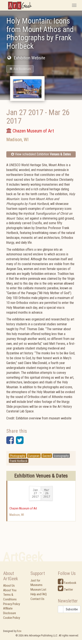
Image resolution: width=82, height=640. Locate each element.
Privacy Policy (11, 604)
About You (9, 590)
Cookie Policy (11, 618)
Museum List (38, 589)
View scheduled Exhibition (42, 154)
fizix (19, 631)
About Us (9, 585)
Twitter (68, 589)
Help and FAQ (38, 594)
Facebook (69, 583)
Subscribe (72, 609)
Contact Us (37, 599)
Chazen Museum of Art (23, 508)
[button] (20, 68)
